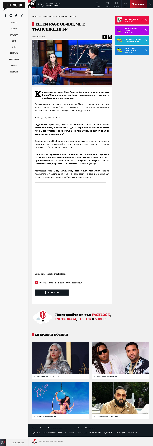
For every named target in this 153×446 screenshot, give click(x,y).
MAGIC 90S (71, 433)
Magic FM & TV (62, 433)
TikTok (84, 319)
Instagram (65, 319)
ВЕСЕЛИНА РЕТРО (132, 433)
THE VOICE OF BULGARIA (95, 433)
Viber (100, 319)
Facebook (101, 314)
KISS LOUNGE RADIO (82, 433)
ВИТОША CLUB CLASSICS (49, 433)
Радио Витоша (36, 433)
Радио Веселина (109, 433)
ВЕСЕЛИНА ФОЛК (120, 433)
